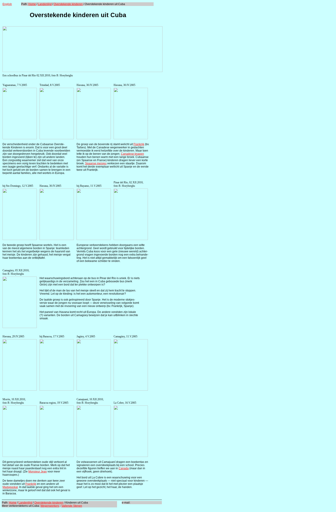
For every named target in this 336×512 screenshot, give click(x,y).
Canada (124, 468)
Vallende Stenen (71, 505)
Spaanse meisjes (96, 163)
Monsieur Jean (37, 471)
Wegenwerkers (49, 505)
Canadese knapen (132, 153)
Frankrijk (138, 144)
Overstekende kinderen (68, 4)
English (7, 4)
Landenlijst (45, 4)
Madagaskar (10, 487)
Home (32, 4)
